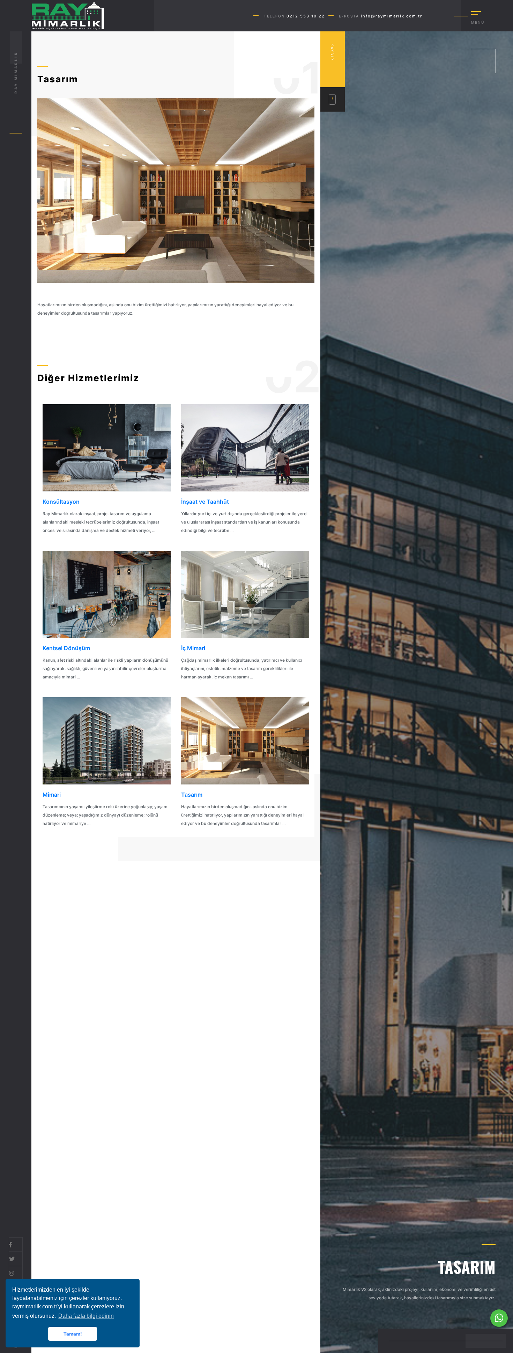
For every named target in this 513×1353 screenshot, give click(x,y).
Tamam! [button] (73, 1334)
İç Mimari (193, 648)
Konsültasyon (61, 501)
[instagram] (11, 1273)
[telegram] (12, 1258)
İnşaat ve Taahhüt (205, 501)
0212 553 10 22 (306, 16)
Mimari (52, 794)
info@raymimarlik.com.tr (391, 16)
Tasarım (191, 794)
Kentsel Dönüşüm (66, 648)
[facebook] (10, 1244)
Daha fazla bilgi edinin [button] (86, 1316)
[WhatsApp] (499, 1318)
